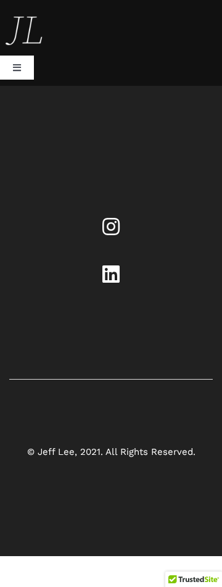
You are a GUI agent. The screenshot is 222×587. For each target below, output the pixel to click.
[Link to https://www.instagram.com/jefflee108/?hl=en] (111, 226)
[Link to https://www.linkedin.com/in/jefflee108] (111, 274)
